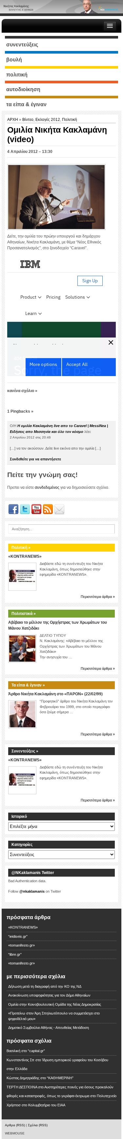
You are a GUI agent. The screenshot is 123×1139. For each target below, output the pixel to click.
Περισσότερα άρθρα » (98, 597)
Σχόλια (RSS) (38, 1125)
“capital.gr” (36, 1051)
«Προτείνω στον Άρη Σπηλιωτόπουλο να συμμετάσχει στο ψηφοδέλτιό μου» (54, 1016)
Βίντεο (27, 119)
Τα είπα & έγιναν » (28, 685)
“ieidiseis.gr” (18, 936)
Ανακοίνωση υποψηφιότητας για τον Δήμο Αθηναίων (49, 995)
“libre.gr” (15, 954)
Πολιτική (69, 119)
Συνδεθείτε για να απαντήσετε (35, 459)
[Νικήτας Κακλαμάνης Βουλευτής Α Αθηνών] (61, 6)
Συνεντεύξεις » (24, 751)
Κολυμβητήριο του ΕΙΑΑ (46, 1105)
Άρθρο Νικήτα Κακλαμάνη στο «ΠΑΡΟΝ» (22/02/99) (55, 694)
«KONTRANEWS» (25, 556)
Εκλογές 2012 (47, 119)
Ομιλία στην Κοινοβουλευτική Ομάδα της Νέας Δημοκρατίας (54, 1004)
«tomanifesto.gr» (21, 945)
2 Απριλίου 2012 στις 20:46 (30, 437)
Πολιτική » (21, 547)
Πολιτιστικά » (23, 613)
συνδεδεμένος (47, 487)
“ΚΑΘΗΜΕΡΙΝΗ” (60, 1078)
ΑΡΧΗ (13, 119)
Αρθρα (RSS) (15, 1125)
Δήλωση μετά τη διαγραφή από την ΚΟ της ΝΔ (44, 986)
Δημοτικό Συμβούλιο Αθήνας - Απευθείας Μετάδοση (48, 1028)
